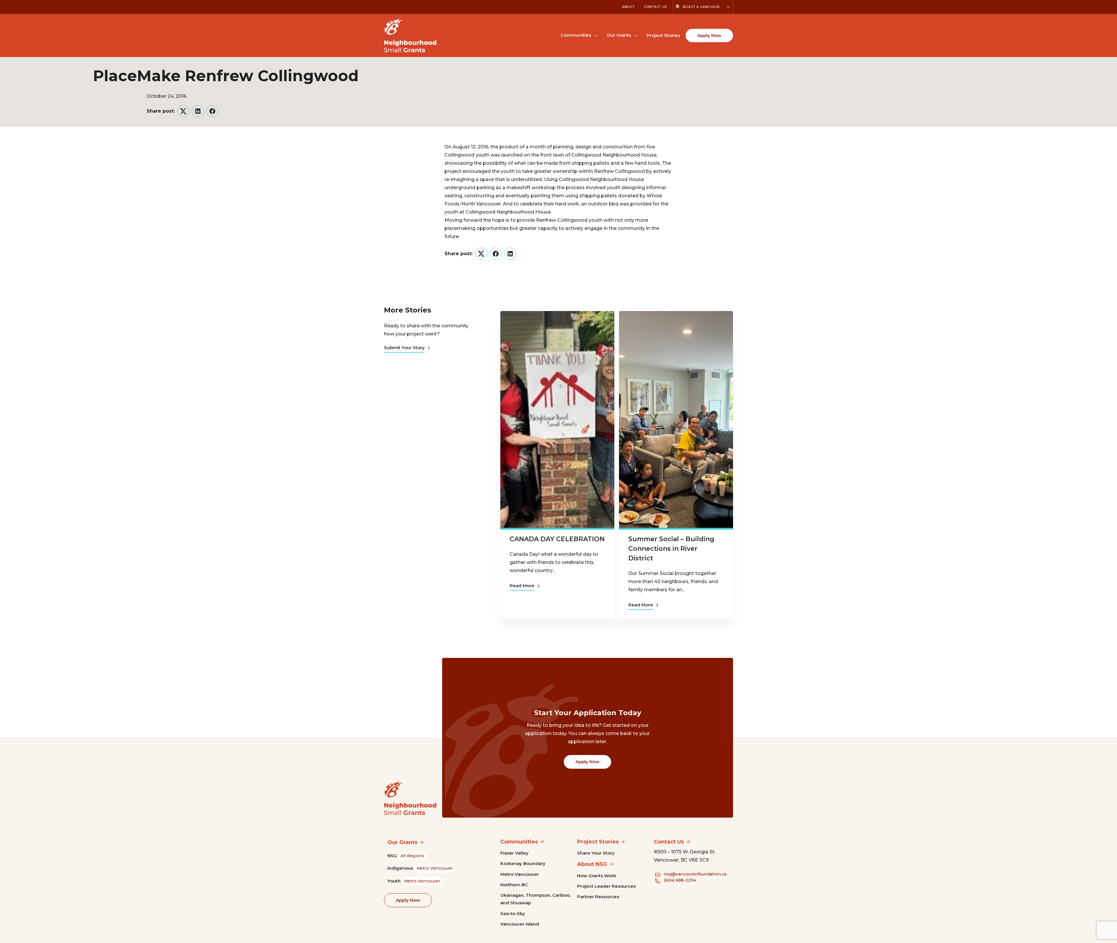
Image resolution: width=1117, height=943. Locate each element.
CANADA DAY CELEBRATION (557, 539)
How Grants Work (596, 875)
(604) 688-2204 (680, 880)
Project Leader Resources (606, 886)
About (628, 7)
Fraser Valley (514, 853)
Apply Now (709, 35)
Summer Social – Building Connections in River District (671, 548)
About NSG (592, 864)
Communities (576, 35)
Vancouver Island (519, 924)
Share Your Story (596, 853)
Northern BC (514, 884)
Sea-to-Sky (512, 913)
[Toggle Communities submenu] (596, 35)
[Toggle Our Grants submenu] (636, 35)
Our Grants (619, 35)
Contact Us (655, 7)
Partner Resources (598, 896)
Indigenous (420, 868)
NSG (405, 855)
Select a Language (701, 7)
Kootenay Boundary (522, 863)
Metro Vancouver (519, 874)
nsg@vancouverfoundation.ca (695, 874)
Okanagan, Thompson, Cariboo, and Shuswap (535, 898)
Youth (413, 881)
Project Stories (663, 35)
